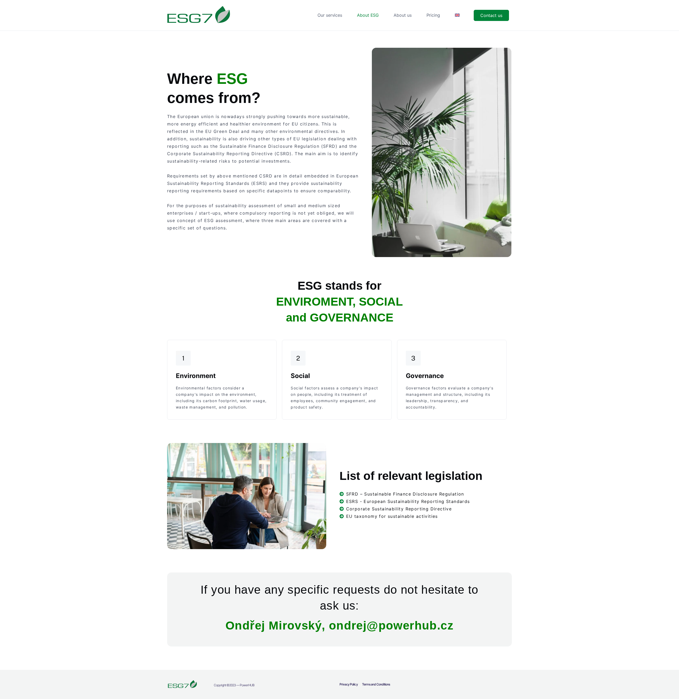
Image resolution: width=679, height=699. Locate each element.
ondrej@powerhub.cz (391, 625)
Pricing (433, 15)
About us (402, 15)
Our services (329, 15)
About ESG (368, 15)
